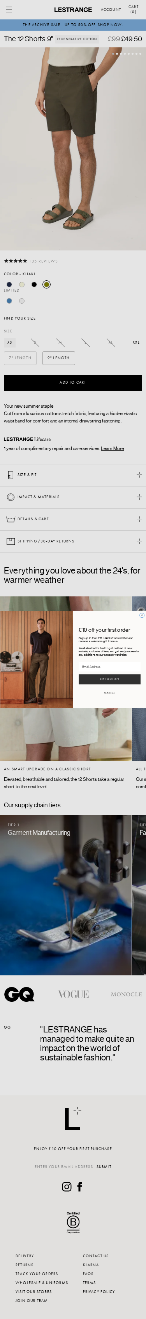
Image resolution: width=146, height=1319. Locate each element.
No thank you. (109, 693)
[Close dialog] (141, 615)
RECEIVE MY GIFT (109, 679)
